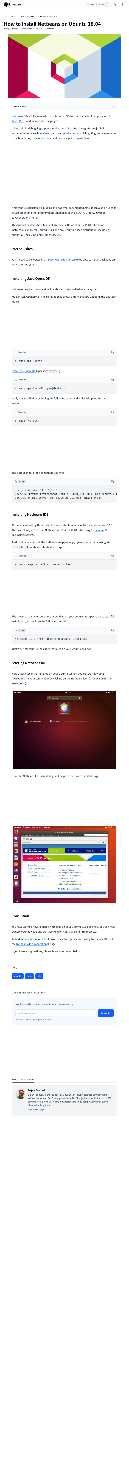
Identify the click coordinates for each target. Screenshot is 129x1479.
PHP (21, 121)
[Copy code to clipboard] (112, 352)
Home (6, 16)
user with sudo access (62, 260)
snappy (99, 530)
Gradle (67, 133)
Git (67, 128)
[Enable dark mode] (115, 4)
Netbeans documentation (31, 944)
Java (14, 121)
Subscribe (105, 1013)
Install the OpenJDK (24, 371)
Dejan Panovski (12, 29)
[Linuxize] (13, 4)
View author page (36, 1109)
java (29, 976)
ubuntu (14, 16)
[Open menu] (122, 4)
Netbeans (17, 116)
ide (39, 976)
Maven (46, 133)
